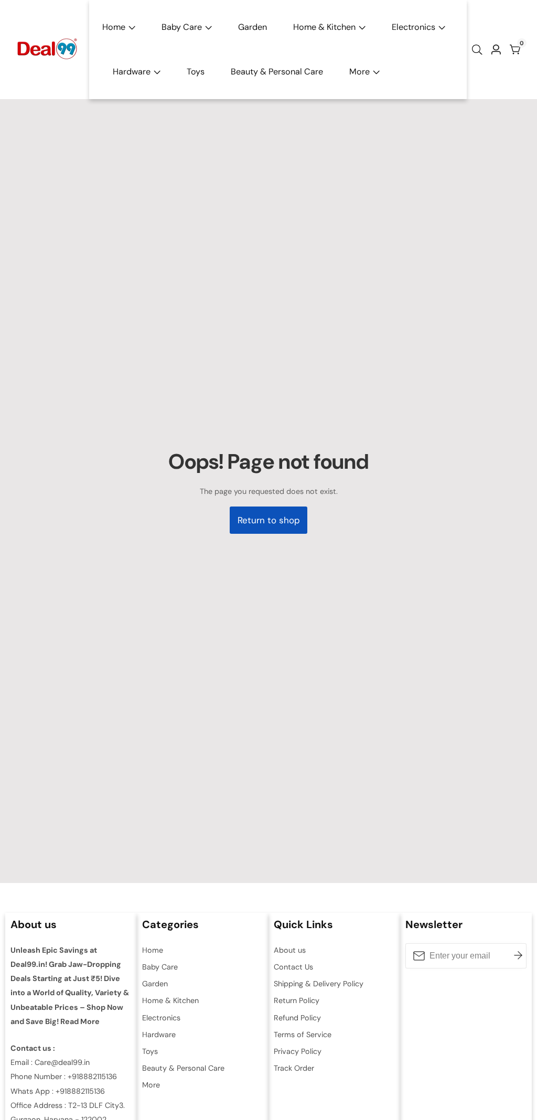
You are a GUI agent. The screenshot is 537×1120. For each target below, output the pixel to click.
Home (113, 27)
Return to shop (269, 520)
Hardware (132, 71)
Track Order (294, 1068)
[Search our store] (479, 49)
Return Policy (296, 1000)
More (359, 71)
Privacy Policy (297, 1051)
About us (290, 950)
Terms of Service (302, 1034)
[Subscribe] (518, 956)
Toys (196, 71)
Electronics (413, 27)
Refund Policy (297, 1017)
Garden (252, 27)
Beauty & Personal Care (277, 71)
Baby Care (182, 27)
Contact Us (293, 967)
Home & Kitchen (324, 27)
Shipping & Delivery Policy (318, 983)
